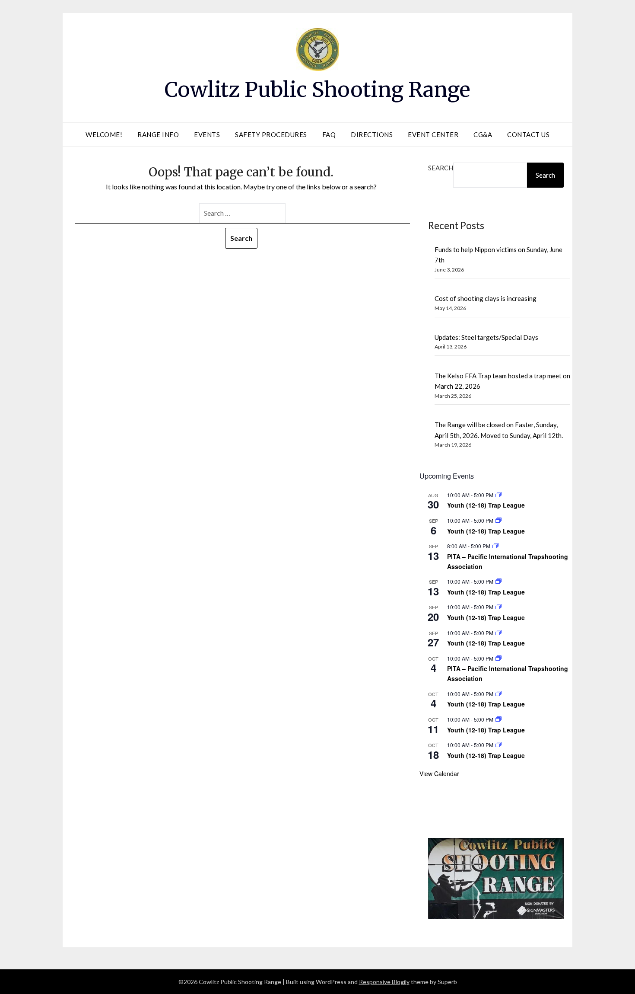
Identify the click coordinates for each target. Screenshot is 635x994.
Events (207, 134)
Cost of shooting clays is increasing (486, 298)
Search (440, 168)
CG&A (482, 134)
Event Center (433, 134)
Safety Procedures (271, 134)
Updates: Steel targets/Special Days (486, 337)
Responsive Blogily (384, 981)
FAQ (329, 134)
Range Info (158, 134)
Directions (372, 134)
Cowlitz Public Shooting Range (317, 89)
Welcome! (104, 134)
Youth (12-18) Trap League (486, 505)
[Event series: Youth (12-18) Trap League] (498, 495)
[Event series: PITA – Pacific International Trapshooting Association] (495, 546)
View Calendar (439, 773)
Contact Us (528, 134)
